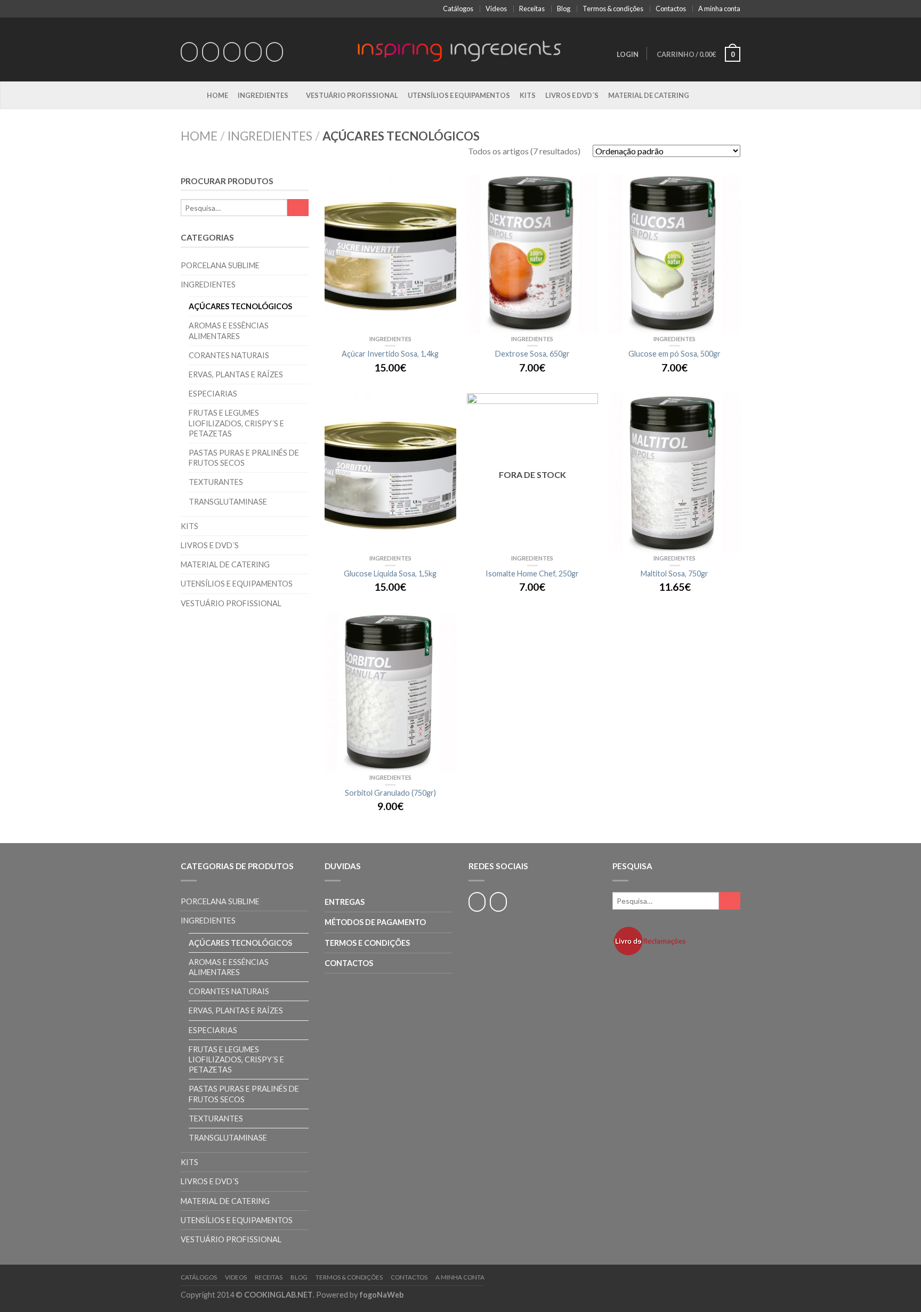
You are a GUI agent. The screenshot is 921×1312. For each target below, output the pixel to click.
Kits (528, 95)
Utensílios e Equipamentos (459, 95)
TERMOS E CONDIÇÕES (367, 942)
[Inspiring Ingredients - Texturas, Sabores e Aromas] (460, 49)
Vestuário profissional (352, 95)
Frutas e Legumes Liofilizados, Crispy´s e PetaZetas (236, 423)
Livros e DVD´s (572, 95)
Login (628, 54)
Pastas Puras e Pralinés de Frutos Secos (244, 457)
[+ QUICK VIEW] (390, 254)
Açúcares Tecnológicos (240, 306)
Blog (563, 8)
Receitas (532, 8)
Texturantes (216, 481)
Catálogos (458, 8)
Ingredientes (263, 95)
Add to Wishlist (443, 187)
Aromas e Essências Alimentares (229, 330)
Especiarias (213, 393)
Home (217, 95)
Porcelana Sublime (220, 265)
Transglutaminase (228, 501)
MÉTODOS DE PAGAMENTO (375, 922)
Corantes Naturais (229, 355)
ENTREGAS (345, 901)
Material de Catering (648, 95)
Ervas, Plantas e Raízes (236, 374)
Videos (496, 8)
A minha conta (719, 8)
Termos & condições (613, 8)
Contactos (671, 8)
